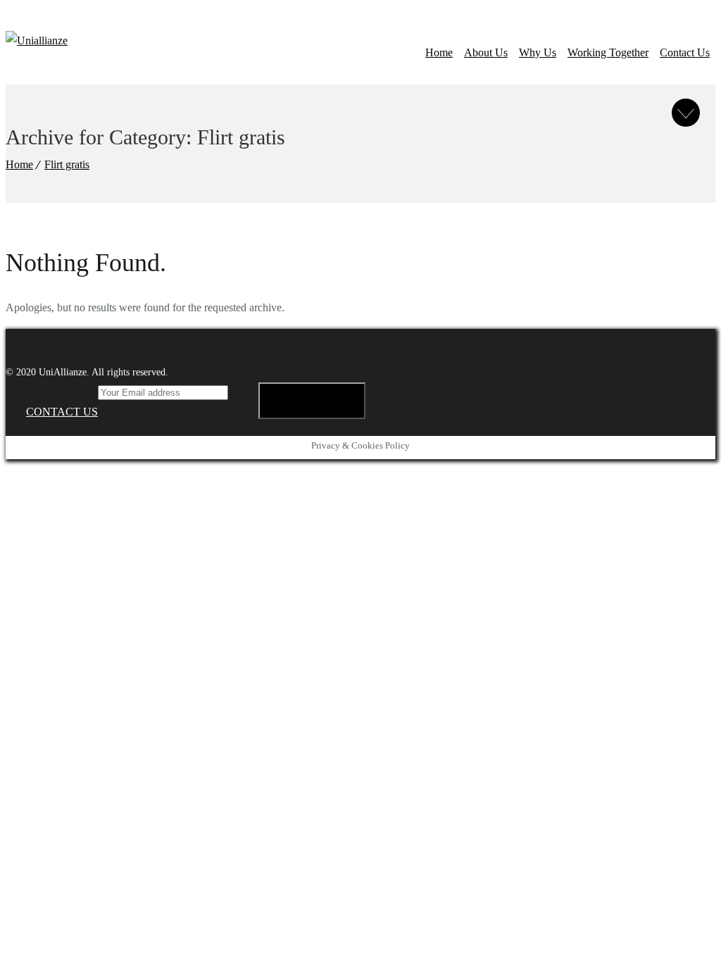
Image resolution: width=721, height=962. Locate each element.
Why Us (537, 52)
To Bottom (686, 113)
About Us (486, 52)
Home (439, 52)
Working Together (608, 52)
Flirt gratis (66, 164)
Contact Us (685, 52)
